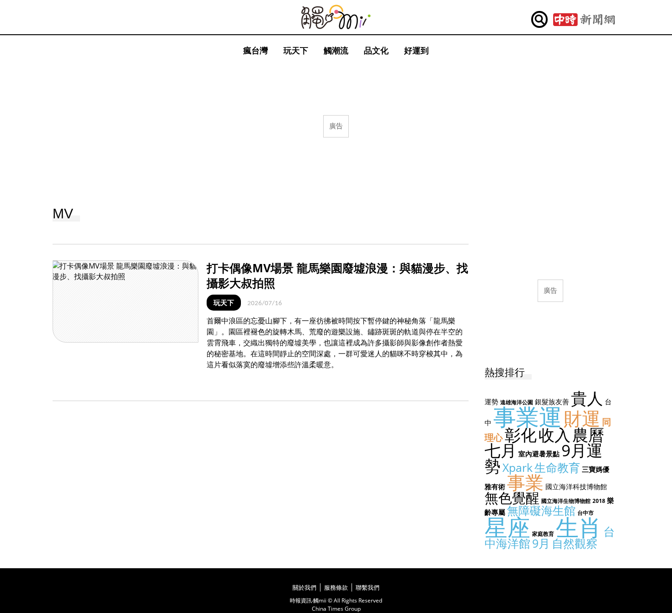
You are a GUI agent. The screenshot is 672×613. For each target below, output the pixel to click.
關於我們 (304, 587)
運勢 (491, 401)
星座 (507, 527)
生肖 (579, 527)
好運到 (416, 50)
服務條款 (336, 587)
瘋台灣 (255, 50)
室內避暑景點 (539, 453)
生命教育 (557, 467)
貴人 (587, 398)
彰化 (521, 434)
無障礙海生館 (541, 510)
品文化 (376, 50)
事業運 (527, 416)
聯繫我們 (367, 587)
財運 (582, 418)
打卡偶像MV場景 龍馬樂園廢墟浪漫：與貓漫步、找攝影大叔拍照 (337, 275)
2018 (598, 501)
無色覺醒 (512, 497)
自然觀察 (574, 543)
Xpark (517, 467)
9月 (541, 543)
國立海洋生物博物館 (566, 501)
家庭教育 (543, 534)
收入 (555, 434)
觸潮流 (336, 50)
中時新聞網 (584, 20)
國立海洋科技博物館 (576, 486)
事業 (525, 482)
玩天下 (295, 50)
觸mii (336, 17)
